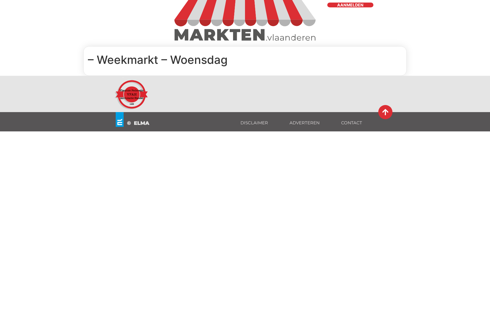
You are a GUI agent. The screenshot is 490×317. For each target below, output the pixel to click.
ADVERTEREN (305, 122)
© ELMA (138, 123)
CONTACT (351, 122)
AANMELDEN (350, 5)
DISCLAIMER (254, 122)
